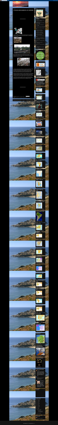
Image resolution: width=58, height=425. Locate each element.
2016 (37, 403)
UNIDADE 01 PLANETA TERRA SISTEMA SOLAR (40, 20)
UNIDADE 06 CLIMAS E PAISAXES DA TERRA (39, 30)
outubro (39, 413)
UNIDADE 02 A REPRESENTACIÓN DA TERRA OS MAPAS (40, 23)
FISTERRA (17, 3)
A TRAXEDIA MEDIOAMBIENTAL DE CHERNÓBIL (23, 10)
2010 (37, 408)
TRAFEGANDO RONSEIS (40, 380)
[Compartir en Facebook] (28, 96)
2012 (37, 406)
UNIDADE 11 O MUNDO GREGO (40, 40)
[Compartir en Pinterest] (29, 96)
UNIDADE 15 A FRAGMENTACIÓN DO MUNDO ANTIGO (40, 47)
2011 (37, 407)
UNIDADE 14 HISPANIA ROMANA (40, 44)
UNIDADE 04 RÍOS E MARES (40, 26)
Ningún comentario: (22, 96)
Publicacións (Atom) (25, 102)
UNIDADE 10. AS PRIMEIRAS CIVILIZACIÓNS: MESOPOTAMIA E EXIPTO (40, 38)
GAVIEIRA (38, 370)
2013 (37, 405)
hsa (37, 417)
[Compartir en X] (27, 96)
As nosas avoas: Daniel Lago (40, 371)
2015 (37, 404)
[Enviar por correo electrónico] (26, 96)
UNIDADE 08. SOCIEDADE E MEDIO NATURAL (21, 97)
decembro (39, 409)
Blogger (34, 423)
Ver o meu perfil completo (39, 418)
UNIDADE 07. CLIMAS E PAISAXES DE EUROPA (39, 32)
